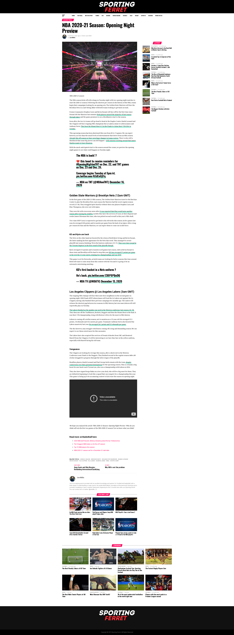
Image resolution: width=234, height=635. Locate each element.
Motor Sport (89, 15)
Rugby (136, 15)
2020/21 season (85, 459)
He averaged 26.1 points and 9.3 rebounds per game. (107, 324)
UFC (103, 15)
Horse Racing (116, 15)
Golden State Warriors (110, 459)
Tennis (97, 15)
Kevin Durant (74, 460)
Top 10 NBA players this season (84, 447)
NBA (108, 460)
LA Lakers (92, 460)
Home (73, 15)
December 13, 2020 (111, 281)
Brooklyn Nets (96, 459)
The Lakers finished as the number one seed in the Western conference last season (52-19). (101, 310)
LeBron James (101, 460)
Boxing (108, 15)
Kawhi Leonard (123, 459)
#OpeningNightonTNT (87, 164)
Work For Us (158, 15)
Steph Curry (115, 460)
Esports (143, 15)
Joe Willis (72, 37)
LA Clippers (83, 460)
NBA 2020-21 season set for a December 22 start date (91, 450)
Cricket (125, 15)
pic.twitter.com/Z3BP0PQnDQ (104, 275)
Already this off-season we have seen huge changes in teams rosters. (94, 138)
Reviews (150, 15)
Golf (131, 15)
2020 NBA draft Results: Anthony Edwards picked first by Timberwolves (97, 441)
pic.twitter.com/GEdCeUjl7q (90, 176)
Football (80, 15)
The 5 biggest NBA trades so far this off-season (89, 444)
